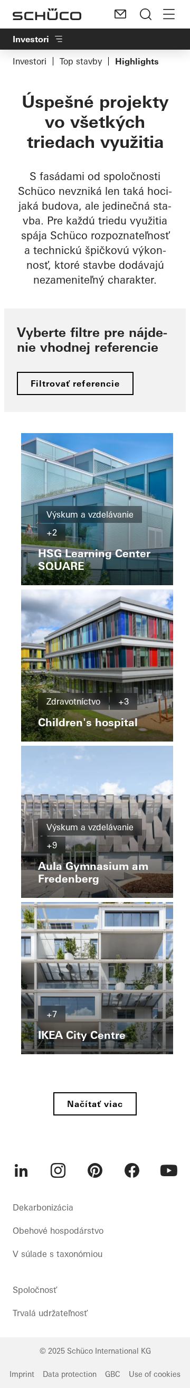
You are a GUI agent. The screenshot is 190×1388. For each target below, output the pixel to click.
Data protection (70, 1374)
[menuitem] (21, 1170)
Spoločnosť (34, 1289)
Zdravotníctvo (73, 701)
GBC (112, 1374)
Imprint (22, 1374)
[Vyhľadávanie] (145, 14)
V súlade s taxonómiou (57, 1254)
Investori (29, 61)
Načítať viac (95, 1104)
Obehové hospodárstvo (58, 1230)
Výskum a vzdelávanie (90, 514)
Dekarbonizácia (43, 1207)
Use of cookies (154, 1374)
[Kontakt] (120, 14)
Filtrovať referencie (75, 383)
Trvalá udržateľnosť (50, 1313)
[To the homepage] (47, 14)
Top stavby (81, 61)
